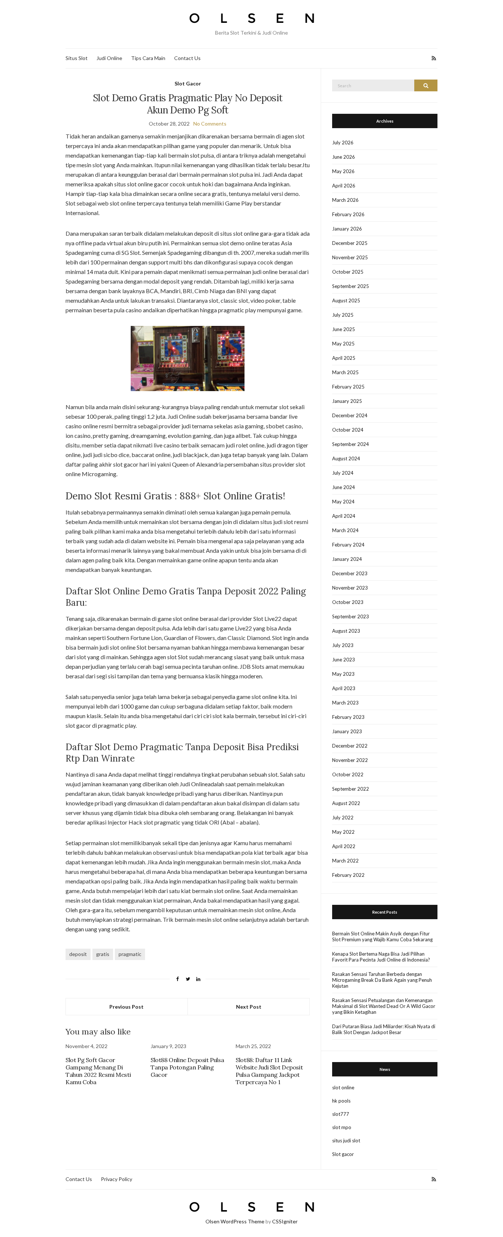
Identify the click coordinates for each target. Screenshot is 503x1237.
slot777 (340, 1114)
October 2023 (347, 602)
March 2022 (345, 861)
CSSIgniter (285, 1221)
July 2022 (342, 817)
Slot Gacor (188, 83)
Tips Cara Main (148, 58)
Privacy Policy (116, 1179)
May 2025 (343, 344)
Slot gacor (343, 1154)
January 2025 (347, 401)
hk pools (341, 1101)
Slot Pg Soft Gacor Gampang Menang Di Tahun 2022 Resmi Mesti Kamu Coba (98, 1071)
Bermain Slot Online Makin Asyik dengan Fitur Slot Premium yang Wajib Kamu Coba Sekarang (382, 936)
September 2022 (350, 789)
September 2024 (350, 444)
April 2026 (343, 186)
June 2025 (343, 329)
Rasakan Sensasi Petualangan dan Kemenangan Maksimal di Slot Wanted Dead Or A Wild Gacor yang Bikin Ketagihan (383, 1006)
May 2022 (343, 832)
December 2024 (349, 415)
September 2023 (350, 616)
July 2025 (342, 315)
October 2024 (347, 430)
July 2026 (342, 142)
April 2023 (343, 688)
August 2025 (346, 300)
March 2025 (345, 372)
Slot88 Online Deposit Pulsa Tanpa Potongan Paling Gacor (187, 1067)
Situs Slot (77, 58)
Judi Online (109, 58)
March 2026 (345, 200)
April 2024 (343, 516)
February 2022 (348, 875)
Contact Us (187, 58)
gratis (102, 954)
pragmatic (130, 954)
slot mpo (341, 1127)
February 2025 (348, 387)
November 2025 (350, 257)
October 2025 (347, 272)
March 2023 (345, 703)
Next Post (248, 1007)
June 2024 (343, 487)
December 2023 (349, 573)
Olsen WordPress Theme (234, 1221)
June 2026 (343, 157)
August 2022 (346, 803)
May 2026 (343, 171)
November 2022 (350, 760)
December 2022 (349, 746)
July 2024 (342, 473)
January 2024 (347, 559)
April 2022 (343, 846)
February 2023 (348, 717)
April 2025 (343, 358)
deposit (78, 954)
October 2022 (347, 774)
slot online (343, 1087)
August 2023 (346, 631)
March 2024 (345, 530)
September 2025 (350, 286)
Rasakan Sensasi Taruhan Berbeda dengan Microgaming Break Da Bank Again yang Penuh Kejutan (382, 980)
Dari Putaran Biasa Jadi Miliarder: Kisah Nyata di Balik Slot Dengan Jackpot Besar (383, 1029)
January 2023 (347, 731)
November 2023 (350, 588)
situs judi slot (346, 1140)
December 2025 (349, 243)
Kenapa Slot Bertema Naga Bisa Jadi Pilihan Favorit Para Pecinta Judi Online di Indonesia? (381, 957)
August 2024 (346, 458)
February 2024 (348, 545)
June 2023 (343, 660)
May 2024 (343, 502)
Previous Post (126, 1007)
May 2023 (343, 674)
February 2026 (348, 214)
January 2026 (347, 229)
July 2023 (342, 645)
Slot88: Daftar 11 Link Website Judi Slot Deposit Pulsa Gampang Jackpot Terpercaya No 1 (269, 1071)
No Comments (209, 123)
